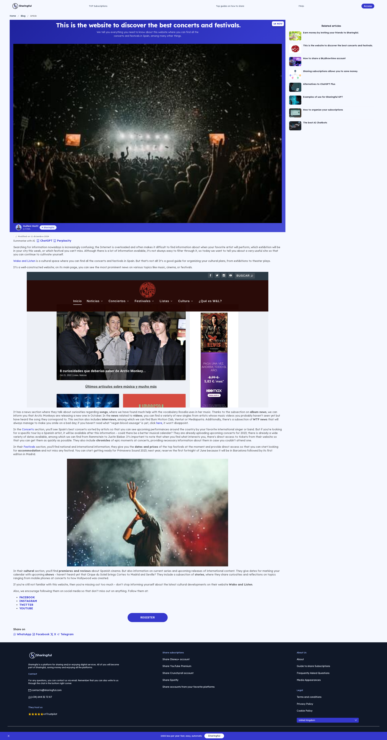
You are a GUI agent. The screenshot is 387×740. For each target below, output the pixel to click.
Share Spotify (170, 679)
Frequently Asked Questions (313, 673)
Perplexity (63, 240)
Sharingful (49, 227)
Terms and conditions (309, 696)
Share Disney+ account (176, 659)
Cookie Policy (304, 710)
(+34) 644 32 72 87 (41, 696)
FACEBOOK (27, 597)
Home (13, 16)
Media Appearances (309, 679)
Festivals (29, 446)
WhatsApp (24, 634)
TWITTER (26, 604)
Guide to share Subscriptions (313, 666)
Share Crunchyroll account (178, 673)
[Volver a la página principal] (22, 6)
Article (33, 16)
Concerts (28, 429)
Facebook (42, 634)
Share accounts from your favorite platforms (189, 686)
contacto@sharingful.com (46, 690)
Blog (23, 16)
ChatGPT (46, 240)
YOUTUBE (26, 608)
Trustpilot (51, 714)
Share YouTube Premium (177, 666)
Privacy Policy (305, 703)
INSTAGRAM (28, 601)
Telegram (67, 634)
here (159, 423)
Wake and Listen (24, 261)
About (300, 659)
